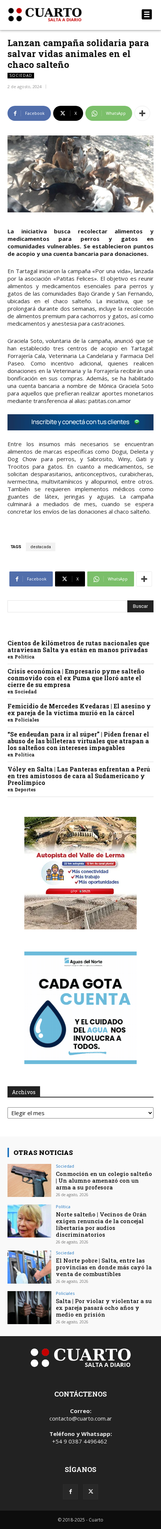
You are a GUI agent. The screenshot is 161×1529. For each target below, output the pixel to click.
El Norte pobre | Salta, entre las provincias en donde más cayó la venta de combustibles (104, 1267)
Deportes (25, 789)
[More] (142, 113)
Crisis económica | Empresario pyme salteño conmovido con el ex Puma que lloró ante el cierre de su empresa (76, 678)
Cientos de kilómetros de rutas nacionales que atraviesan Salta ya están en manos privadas (78, 646)
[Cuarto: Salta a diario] (58, 14)
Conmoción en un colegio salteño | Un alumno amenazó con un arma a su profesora (104, 1180)
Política (24, 657)
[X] (90, 1491)
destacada (40, 546)
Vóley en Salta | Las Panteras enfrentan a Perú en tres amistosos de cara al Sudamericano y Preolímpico (78, 775)
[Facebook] (70, 1491)
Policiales (27, 720)
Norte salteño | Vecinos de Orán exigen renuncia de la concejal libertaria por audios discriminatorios (101, 1224)
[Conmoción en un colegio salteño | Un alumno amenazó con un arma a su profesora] (29, 1180)
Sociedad (20, 75)
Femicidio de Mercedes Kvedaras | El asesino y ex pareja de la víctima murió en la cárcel (79, 709)
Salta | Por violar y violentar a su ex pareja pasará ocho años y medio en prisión (104, 1307)
